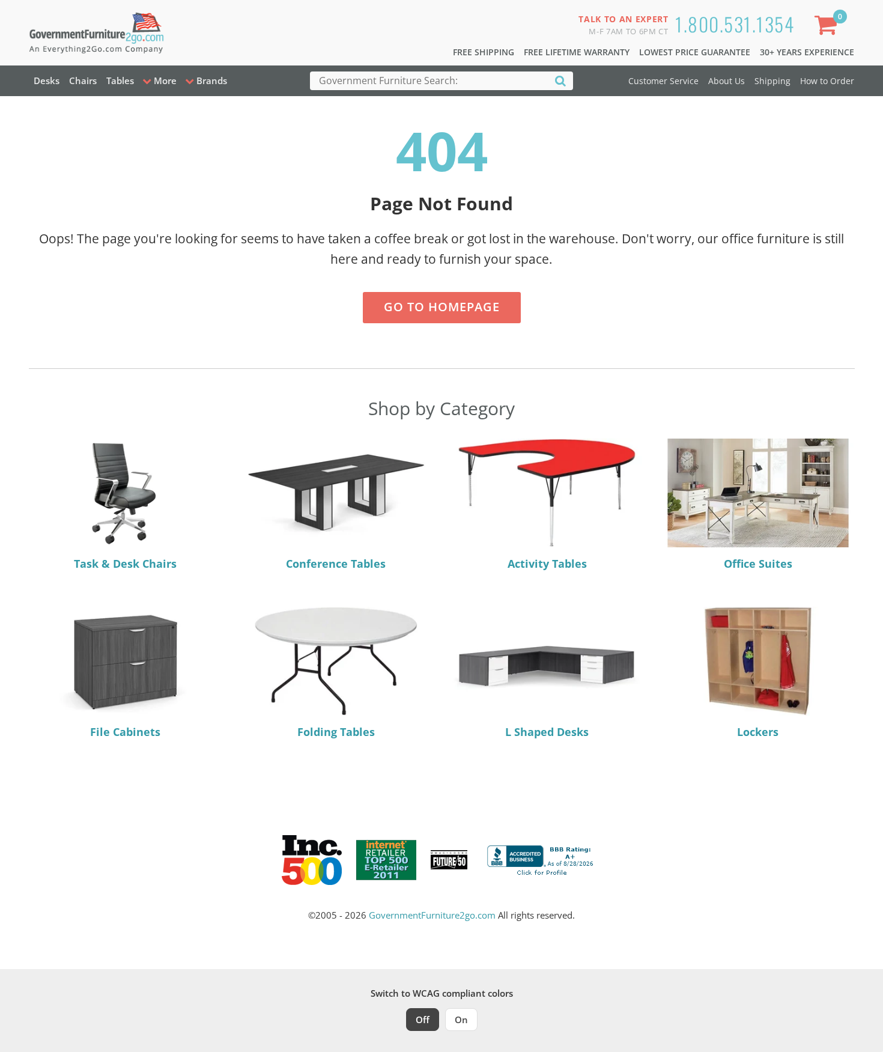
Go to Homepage (442, 307)
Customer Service (663, 81)
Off (422, 1020)
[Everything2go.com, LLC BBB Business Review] (542, 859)
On (461, 1020)
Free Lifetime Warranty (577, 52)
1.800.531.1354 (734, 24)
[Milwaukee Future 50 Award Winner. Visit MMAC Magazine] (449, 859)
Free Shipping (483, 52)
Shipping (772, 81)
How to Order (827, 81)
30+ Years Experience (807, 52)
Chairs (83, 80)
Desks (46, 80)
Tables (120, 80)
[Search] (560, 80)
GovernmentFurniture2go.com (432, 915)
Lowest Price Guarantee (694, 52)
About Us (726, 81)
